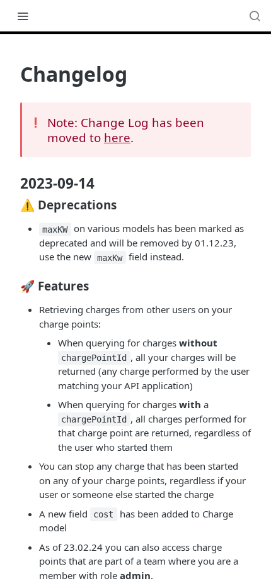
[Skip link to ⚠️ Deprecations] (11, 204)
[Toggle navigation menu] (23, 16)
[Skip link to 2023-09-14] (11, 184)
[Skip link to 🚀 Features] (11, 285)
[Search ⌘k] (255, 16)
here (117, 137)
